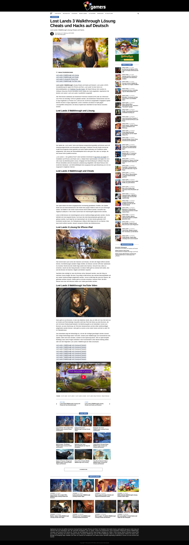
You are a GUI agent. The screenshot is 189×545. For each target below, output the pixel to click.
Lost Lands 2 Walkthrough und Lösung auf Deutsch (71, 347)
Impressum (100, 13)
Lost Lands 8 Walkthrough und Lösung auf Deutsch (71, 359)
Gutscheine (92, 13)
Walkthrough (105, 396)
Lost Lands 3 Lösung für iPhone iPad (67, 79)
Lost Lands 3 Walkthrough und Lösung (67, 75)
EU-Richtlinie (109, 13)
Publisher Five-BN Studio (77, 89)
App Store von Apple (100, 157)
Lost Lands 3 (72, 396)
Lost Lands (64, 396)
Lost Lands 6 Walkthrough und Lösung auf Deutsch (71, 355)
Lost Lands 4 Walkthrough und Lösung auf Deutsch (71, 351)
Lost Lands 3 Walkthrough (94, 396)
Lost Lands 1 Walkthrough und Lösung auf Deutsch (71, 345)
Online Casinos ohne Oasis (122, 250)
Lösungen (74, 13)
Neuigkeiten (66, 13)
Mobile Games (83, 13)
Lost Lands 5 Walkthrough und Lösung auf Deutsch (71, 353)
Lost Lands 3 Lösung (81, 396)
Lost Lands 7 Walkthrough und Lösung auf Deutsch (71, 357)
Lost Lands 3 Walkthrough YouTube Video (68, 81)
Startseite (58, 13)
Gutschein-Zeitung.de (121, 247)
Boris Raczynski (61, 34)
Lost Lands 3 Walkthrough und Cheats (67, 77)
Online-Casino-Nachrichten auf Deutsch (125, 253)
